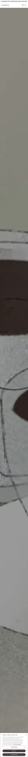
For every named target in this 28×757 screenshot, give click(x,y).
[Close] (25, 734)
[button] (22, 5)
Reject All (14, 750)
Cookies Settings (14, 747)
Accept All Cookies (13, 754)
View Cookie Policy (17, 744)
